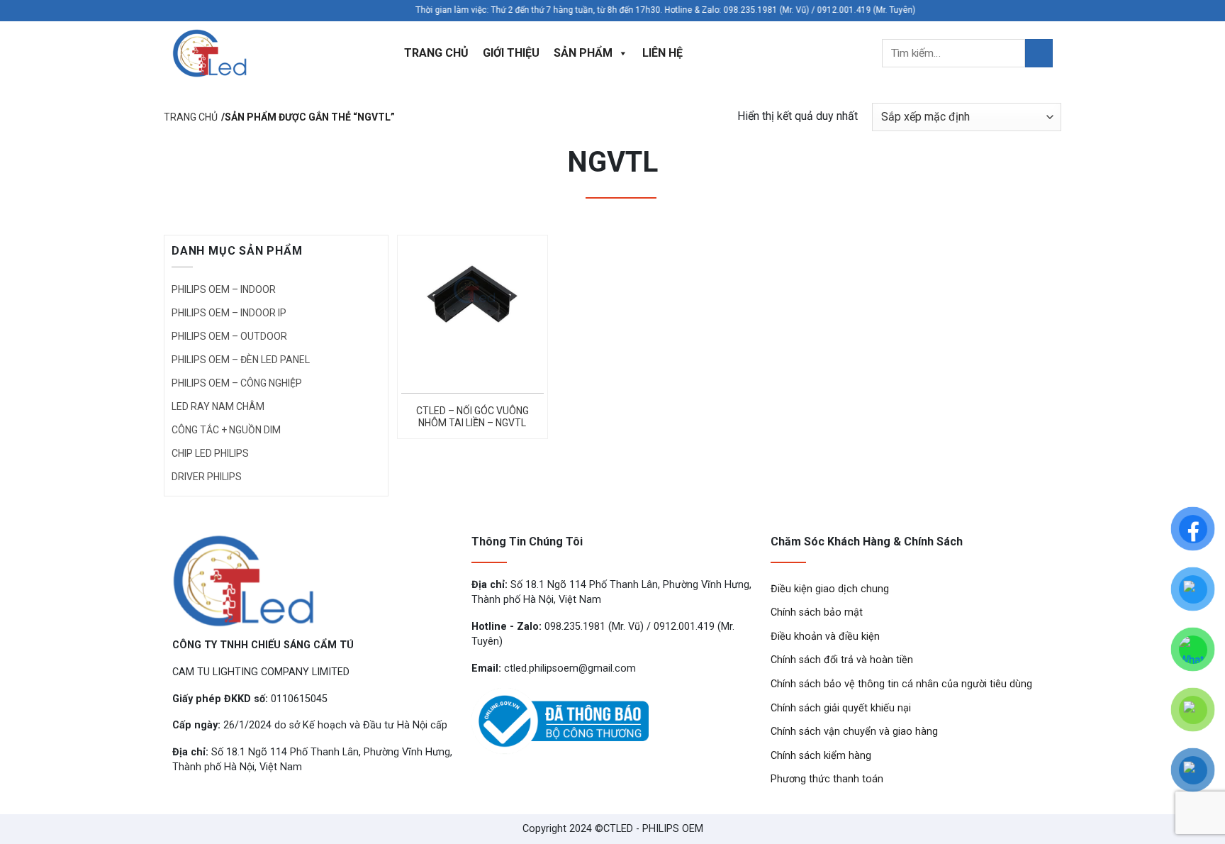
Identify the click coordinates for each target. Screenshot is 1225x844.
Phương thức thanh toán (827, 779)
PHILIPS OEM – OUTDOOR (229, 336)
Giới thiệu (511, 53)
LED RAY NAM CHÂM (218, 406)
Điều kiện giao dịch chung (830, 589)
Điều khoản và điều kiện (825, 637)
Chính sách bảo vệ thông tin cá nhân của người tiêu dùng (901, 684)
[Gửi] (1039, 53)
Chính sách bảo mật (817, 612)
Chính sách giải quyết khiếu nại (841, 708)
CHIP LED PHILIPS (210, 453)
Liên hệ (662, 53)
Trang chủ (436, 53)
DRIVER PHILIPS (207, 476)
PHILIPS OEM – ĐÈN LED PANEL (241, 359)
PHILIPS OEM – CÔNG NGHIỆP (237, 383)
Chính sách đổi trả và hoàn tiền (842, 660)
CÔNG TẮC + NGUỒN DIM (226, 429)
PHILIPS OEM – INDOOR (224, 289)
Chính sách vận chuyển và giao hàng (854, 732)
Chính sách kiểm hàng (821, 756)
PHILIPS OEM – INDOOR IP (229, 312)
